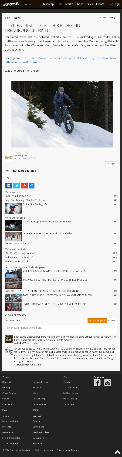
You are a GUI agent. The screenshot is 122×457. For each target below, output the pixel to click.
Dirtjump (6, 387)
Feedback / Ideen (41, 432)
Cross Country (9, 393)
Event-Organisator (11, 437)
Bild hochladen (70, 393)
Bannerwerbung (10, 421)
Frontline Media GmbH (20, 450)
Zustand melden (71, 387)
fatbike (22, 170)
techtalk (31, 170)
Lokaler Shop (39, 398)
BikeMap (48, 4)
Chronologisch (98, 320)
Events (100, 4)
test (15, 170)
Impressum (48, 450)
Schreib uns (38, 426)
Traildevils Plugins (11, 443)
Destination (8, 432)
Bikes (89, 4)
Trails (35, 409)
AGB (37, 450)
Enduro (5, 398)
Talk (59, 4)
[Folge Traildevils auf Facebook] (97, 385)
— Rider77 (20, 343)
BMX (4, 409)
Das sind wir (39, 437)
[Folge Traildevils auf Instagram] (107, 385)
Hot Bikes (37, 387)
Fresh (112, 320)
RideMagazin (20, 155)
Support (37, 421)
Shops (79, 4)
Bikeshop (6, 426)
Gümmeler (7, 404)
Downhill (6, 381)
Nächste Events (40, 381)
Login (117, 4)
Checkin (67, 381)
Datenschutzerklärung (68, 450)
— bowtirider (21, 364)
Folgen (112, 163)
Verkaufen (68, 404)
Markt (69, 4)
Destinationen (40, 404)
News (17, 17)
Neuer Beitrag (108, 17)
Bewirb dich (38, 443)
